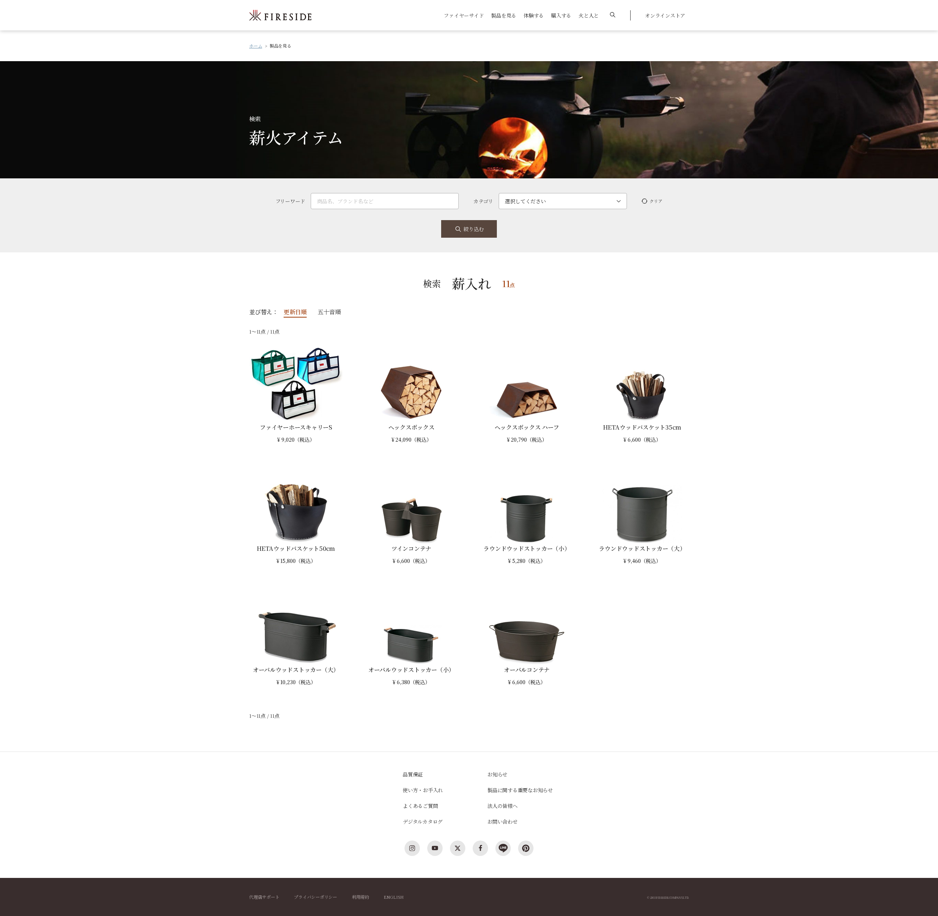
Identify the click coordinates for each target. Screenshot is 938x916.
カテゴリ (483, 201)
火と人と (589, 15)
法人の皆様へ (502, 805)
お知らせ (497, 774)
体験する (534, 15)
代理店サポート (264, 897)
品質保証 (413, 774)
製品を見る (503, 15)
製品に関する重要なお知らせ (520, 790)
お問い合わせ (502, 821)
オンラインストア (665, 15)
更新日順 (295, 312)
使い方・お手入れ (423, 790)
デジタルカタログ (423, 821)
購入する (561, 15)
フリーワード (291, 201)
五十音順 (329, 312)
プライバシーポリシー (315, 897)
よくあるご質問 (420, 805)
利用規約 (360, 897)
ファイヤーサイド (464, 15)
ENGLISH (394, 897)
